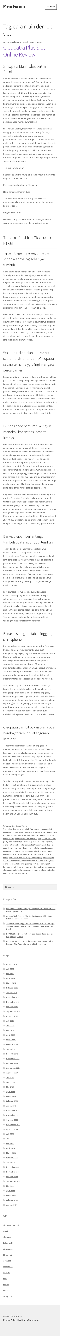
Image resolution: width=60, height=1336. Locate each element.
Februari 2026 (12, 988)
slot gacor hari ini (11, 1225)
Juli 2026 (10, 969)
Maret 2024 (11, 1096)
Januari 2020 (11, 1205)
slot (5, 1278)
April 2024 (10, 1091)
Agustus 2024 (12, 1073)
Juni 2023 (10, 1138)
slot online (8, 1266)
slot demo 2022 (42, 860)
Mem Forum (14, 6)
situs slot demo (28, 860)
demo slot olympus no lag (20, 841)
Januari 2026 (11, 992)
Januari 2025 (11, 1049)
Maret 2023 (11, 1153)
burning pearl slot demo (34, 835)
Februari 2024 (12, 1101)
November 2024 (12, 1058)
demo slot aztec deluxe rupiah (28, 838)
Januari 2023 (11, 1162)
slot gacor (7, 1237)
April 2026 (10, 978)
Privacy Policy (9, 1320)
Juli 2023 (10, 1134)
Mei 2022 (10, 1186)
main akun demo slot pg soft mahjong (25, 857)
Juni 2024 (10, 1082)
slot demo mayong (21, 867)
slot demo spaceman (28, 870)
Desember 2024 (12, 1054)
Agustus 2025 (12, 1016)
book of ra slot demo (42, 832)
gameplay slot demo (18, 848)
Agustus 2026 (12, 964)
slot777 (6, 1290)
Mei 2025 (10, 1030)
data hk (6, 1272)
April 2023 (10, 1148)
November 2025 (12, 1002)
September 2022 (13, 1181)
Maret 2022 (11, 1195)
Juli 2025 (10, 1021)
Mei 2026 (10, 973)
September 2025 (13, 1011)
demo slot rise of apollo (13, 845)
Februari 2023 (12, 1157)
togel (5, 1231)
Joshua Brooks (36, 42)
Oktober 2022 (12, 1176)
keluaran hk (8, 1243)
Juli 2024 (10, 1077)
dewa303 (7, 1261)
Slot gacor (7, 1296)
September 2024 (13, 1068)
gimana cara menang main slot (27, 851)
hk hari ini (7, 1255)
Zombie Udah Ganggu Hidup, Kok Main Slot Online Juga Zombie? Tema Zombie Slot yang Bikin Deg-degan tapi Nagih (30, 926)
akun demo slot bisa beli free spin (22, 829)
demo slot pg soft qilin (42, 841)
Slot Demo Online (19, 826)
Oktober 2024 (12, 1063)
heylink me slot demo (32, 854)
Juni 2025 (10, 1025)
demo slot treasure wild (35, 845)
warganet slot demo (18, 873)
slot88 (6, 1284)
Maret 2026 (11, 983)
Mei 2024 (10, 1087)
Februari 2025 (12, 1044)
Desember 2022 (12, 1167)
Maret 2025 (11, 1039)
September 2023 (13, 1124)
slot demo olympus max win (42, 867)
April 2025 (10, 1035)
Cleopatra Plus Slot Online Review (24, 51)
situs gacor (8, 1249)
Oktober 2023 (12, 1120)
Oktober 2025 (12, 1006)
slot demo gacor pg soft (25, 864)
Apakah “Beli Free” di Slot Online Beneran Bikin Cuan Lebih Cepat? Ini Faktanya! (29, 917)
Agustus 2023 (12, 1129)
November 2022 (12, 1172)
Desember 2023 (12, 1110)
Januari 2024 (11, 1106)
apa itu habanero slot (22, 832)
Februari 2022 (12, 1200)
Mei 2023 (10, 1143)
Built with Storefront (28, 1320)
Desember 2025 (12, 997)
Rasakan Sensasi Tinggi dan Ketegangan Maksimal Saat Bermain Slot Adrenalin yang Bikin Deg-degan (30, 942)
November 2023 (12, 1115)
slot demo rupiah (10, 870)
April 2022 (10, 1190)
